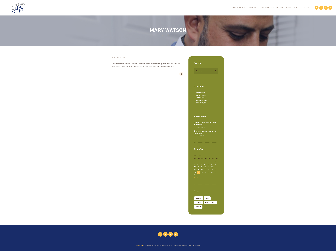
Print (213, 202)
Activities (199, 198)
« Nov (196, 177)
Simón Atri (139, 245)
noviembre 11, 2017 (118, 57)
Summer (198, 207)
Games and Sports (201, 100)
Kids (206, 202)
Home (162, 35)
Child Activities (200, 93)
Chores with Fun (201, 95)
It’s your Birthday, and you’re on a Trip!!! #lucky (205, 123)
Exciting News (200, 98)
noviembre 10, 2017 (199, 136)
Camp (207, 198)
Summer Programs (201, 103)
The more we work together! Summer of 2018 (205, 132)
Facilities (198, 202)
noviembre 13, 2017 (199, 127)
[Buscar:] (206, 71)
